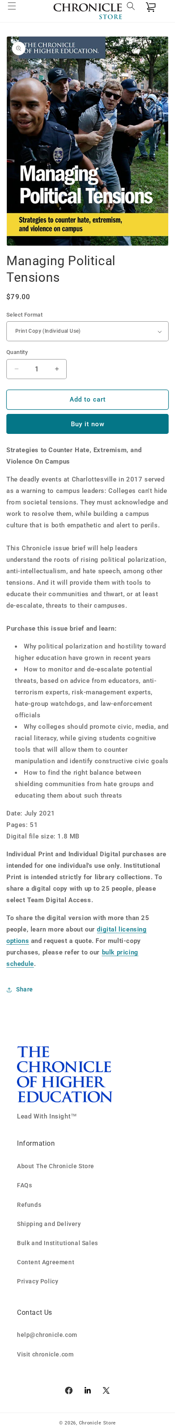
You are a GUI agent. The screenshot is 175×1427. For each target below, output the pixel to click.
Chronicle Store (97, 1423)
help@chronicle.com (47, 1334)
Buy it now (87, 424)
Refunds (29, 1204)
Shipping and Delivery (49, 1223)
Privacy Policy (37, 1281)
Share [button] (24, 989)
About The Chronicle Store (55, 1166)
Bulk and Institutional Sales (57, 1243)
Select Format (24, 314)
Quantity (17, 352)
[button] (17, 11)
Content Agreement (45, 1262)
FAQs (24, 1185)
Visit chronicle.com (45, 1354)
